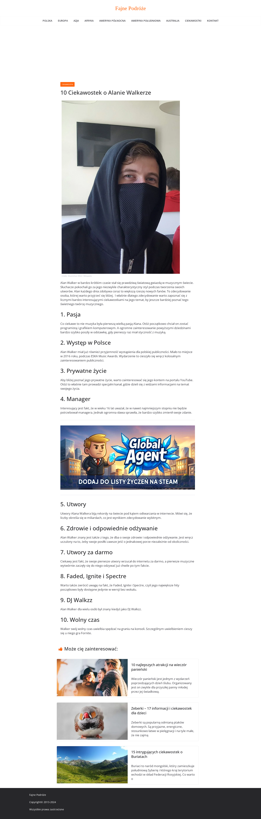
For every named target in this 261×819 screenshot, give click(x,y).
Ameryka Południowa (146, 20)
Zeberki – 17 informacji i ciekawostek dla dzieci (161, 710)
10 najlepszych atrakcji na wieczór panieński (159, 667)
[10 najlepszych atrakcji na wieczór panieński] (92, 661)
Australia (172, 20)
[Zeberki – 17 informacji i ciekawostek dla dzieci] (92, 705)
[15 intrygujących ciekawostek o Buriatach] (92, 748)
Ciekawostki (193, 20)
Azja (76, 20)
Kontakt (213, 20)
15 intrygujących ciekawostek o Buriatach (157, 754)
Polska (47, 20)
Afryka (89, 20)
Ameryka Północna (112, 20)
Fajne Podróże (130, 8)
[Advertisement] (130, 52)
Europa (63, 20)
